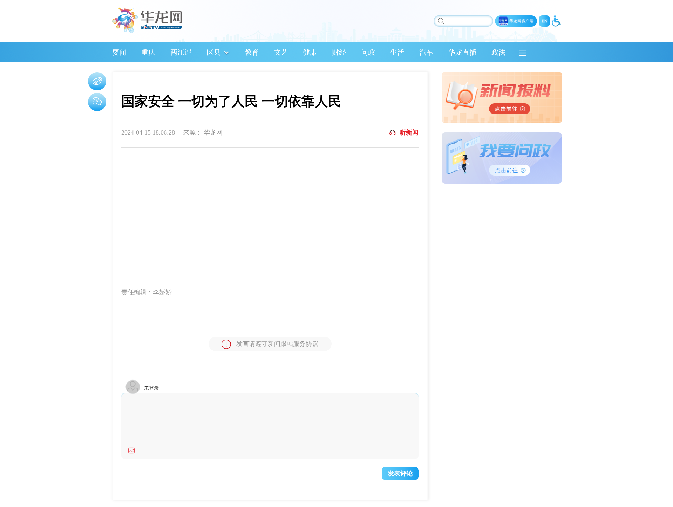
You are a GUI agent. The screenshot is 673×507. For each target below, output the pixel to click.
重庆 (148, 52)
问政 (368, 52)
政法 (498, 52)
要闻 (119, 52)
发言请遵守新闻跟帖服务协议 (277, 343)
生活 (397, 52)
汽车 (426, 52)
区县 (213, 52)
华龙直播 (462, 52)
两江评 (180, 52)
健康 (310, 52)
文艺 (281, 52)
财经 (339, 52)
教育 (252, 52)
